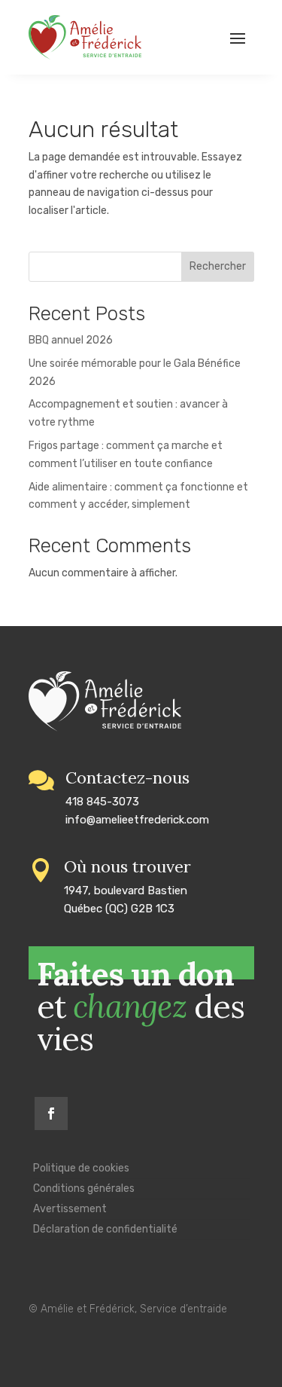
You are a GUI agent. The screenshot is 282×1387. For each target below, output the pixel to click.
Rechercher (218, 266)
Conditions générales (84, 1188)
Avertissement (70, 1208)
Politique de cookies (81, 1168)
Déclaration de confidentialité (105, 1229)
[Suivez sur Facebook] (51, 1113)
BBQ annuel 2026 (71, 340)
